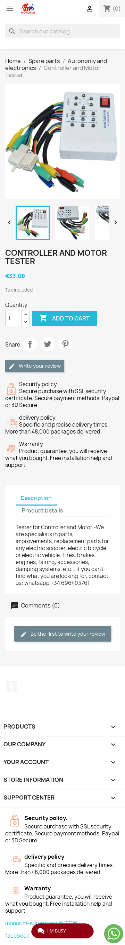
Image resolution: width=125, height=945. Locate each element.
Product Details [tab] (42, 510)
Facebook (11, 686)
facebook (17, 935)
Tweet (48, 344)
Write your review (39, 366)
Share (30, 344)
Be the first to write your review (67, 633)
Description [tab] (36, 498)
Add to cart (64, 318)
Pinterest (65, 344)
